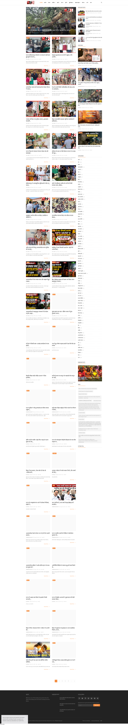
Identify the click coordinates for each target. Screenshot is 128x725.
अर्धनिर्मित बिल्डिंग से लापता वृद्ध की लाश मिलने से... (63, 566)
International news (97, 400)
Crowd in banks (82, 412)
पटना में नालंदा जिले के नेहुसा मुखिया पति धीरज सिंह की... (94, 38)
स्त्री (58, 2)
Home (41, 2)
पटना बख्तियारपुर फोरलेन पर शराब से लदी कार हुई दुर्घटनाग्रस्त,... (38, 56)
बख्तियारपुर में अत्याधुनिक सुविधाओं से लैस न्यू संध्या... (37, 184)
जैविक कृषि (80, 253)
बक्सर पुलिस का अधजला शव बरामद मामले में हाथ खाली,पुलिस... (67, 704)
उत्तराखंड (79, 243)
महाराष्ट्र (79, 241)
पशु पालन (79, 256)
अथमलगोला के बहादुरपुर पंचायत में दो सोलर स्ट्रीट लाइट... (37, 312)
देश (78, 162)
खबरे (45, 2)
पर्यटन (83, 2)
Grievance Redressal (95, 720)
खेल (49, 2)
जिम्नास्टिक (80, 181)
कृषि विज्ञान (80, 266)
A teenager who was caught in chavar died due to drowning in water (88, 429)
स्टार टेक (79, 295)
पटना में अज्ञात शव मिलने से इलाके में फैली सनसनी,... (36, 598)
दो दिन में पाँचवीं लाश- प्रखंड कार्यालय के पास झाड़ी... (37, 344)
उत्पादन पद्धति (80, 270)
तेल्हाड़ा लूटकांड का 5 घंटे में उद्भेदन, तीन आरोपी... (62, 56)
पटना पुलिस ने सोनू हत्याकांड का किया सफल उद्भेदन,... (37, 408)
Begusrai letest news (83, 394)
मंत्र (79, 355)
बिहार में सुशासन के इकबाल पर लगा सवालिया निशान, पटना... (63, 629)
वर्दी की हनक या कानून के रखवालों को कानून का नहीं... (63, 376)
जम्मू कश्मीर (80, 238)
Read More (46, 65)
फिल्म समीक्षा (80, 288)
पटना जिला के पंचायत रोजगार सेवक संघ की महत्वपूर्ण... (37, 152)
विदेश (79, 164)
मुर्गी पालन (79, 263)
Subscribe (97, 705)
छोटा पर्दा (79, 293)
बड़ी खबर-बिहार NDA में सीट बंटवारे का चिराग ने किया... (64, 408)
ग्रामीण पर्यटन (80, 340)
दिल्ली (79, 233)
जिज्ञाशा (79, 352)
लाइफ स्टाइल (77, 2)
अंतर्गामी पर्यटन (80, 335)
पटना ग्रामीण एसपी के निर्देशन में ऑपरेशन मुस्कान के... (62, 534)
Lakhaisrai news (82, 432)
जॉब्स (79, 191)
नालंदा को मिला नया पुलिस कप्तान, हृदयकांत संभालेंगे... (37, 120)
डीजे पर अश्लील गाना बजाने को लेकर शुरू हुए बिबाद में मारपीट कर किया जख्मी (89, 436)
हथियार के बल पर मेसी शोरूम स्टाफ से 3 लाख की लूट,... (63, 152)
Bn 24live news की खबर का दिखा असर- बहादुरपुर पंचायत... (63, 280)
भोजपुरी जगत (80, 285)
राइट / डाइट (80, 308)
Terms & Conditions (86, 720)
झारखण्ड (79, 226)
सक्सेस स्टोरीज (80, 199)
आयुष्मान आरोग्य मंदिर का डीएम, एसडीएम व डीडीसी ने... (37, 216)
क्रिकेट (79, 174)
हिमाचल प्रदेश (80, 248)
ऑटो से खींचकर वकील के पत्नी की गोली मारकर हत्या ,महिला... (62, 184)
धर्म (87, 2)
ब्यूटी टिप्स (80, 206)
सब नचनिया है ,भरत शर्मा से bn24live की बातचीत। (63, 503)
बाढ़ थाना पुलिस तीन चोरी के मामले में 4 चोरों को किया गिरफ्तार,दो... (67, 698)
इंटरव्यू (79, 290)
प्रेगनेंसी (79, 204)
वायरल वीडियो (80, 298)
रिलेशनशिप (80, 303)
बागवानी (79, 268)
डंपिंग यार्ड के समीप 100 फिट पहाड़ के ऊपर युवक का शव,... (37, 440)
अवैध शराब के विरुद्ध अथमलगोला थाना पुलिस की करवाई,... (37, 248)
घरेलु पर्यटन (80, 332)
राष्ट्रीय (79, 169)
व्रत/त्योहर (80, 350)
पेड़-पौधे (79, 261)
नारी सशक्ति (80, 211)
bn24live (29, 32)
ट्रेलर (79, 280)
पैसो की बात (80, 313)
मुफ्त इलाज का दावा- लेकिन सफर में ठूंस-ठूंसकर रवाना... (62, 312)
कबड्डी (79, 177)
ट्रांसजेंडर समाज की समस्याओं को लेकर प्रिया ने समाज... (38, 88)
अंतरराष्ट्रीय (80, 167)
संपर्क (101, 720)
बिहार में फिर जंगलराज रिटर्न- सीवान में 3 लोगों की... (37, 629)
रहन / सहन (80, 305)
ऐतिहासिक (79, 320)
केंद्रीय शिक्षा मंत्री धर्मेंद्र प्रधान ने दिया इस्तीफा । (41, 30)
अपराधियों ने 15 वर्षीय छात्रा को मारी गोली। (85, 400)
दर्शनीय (79, 317)
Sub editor (28, 59)
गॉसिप (79, 283)
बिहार (79, 223)
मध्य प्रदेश (80, 228)
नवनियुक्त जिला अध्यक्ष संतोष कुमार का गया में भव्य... (63, 661)
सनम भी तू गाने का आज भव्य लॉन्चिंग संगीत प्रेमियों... (37, 661)
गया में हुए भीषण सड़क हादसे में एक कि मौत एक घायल (63, 344)
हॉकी (79, 179)
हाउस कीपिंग (80, 219)
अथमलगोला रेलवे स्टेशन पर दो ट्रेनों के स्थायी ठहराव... (38, 534)
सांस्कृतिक (80, 322)
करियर (53, 2)
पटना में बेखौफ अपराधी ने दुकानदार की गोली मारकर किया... (63, 598)
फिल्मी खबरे (80, 278)
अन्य (91, 2)
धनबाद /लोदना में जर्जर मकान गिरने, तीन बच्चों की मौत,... (64, 471)
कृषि (66, 2)
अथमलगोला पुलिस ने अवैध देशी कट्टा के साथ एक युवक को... (37, 566)
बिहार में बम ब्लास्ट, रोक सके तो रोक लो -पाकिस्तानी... (36, 471)
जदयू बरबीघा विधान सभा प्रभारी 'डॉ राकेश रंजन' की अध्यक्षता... (67, 710)
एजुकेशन (79, 186)
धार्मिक (79, 330)
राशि (79, 345)
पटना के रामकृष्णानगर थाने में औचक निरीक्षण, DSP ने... (37, 503)
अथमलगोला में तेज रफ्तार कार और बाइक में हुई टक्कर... (37, 280)
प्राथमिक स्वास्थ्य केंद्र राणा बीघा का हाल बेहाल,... (62, 216)
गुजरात (79, 246)
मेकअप (79, 209)
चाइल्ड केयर (80, 214)
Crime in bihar (81, 419)
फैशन (79, 216)
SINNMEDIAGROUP (29, 411)
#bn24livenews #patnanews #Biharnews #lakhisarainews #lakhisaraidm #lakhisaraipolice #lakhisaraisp (88, 441)
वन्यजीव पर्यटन (80, 337)
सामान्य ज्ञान (80, 194)
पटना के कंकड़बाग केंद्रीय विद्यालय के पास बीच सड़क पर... (64, 440)
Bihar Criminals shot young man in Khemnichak (88, 388)
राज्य (62, 2)
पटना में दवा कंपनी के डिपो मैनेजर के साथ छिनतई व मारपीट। (94, 18)
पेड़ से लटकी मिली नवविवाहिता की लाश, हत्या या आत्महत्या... (63, 88)
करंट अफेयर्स (80, 196)
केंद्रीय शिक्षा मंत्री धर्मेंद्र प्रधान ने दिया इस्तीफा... (36, 376)
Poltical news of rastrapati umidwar (86, 391)
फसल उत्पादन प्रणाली (82, 273)
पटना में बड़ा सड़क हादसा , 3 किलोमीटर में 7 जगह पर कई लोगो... (94, 24)
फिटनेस (79, 310)
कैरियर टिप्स (80, 189)
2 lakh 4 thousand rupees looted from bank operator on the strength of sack (89, 416)
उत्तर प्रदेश (80, 236)
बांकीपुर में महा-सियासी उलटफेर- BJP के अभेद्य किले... (62, 248)
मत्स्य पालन (80, 258)
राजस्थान (79, 231)
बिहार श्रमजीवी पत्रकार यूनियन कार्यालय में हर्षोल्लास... (63, 120)
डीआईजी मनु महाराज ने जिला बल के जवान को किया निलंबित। (93, 31)
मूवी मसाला (71, 2)
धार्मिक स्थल (80, 347)
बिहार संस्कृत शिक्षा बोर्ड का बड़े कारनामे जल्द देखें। (94, 11)
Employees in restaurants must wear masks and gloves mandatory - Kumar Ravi (89, 397)
